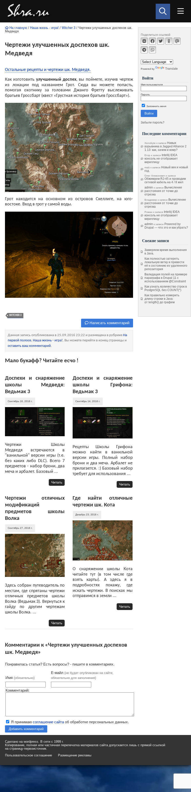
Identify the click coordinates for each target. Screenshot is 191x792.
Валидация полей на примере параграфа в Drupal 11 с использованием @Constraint (165, 278)
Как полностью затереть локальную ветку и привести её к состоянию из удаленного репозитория (165, 264)
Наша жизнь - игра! (44, 28)
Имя (20, 677)
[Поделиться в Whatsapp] (152, 49)
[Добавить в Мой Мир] (177, 41)
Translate (171, 68)
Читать (56, 482)
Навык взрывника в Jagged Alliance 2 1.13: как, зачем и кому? (165, 146)
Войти (148, 113)
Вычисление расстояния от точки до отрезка (163, 191)
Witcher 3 (68, 28)
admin (148, 187)
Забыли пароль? (152, 122)
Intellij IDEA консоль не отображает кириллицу (161, 158)
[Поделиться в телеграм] (144, 49)
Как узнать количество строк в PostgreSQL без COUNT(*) (165, 288)
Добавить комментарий (26, 729)
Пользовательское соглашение (28, 755)
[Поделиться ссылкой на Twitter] (160, 41)
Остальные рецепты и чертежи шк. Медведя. (48, 69)
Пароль (145, 94)
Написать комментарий (109, 323)
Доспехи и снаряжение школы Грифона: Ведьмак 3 (102, 385)
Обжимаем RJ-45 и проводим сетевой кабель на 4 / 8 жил (165, 180)
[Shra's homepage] (30, 11)
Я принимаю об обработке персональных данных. (69, 722)
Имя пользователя (152, 84)
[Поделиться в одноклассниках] (168, 41)
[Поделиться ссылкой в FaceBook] (152, 41)
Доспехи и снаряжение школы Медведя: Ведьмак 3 (35, 385)
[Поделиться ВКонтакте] (144, 41)
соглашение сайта (48, 722)
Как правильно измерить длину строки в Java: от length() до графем (161, 299)
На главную (17, 28)
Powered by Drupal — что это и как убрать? (166, 225)
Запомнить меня (156, 106)
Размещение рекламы (74, 755)
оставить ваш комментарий (29, 346)
